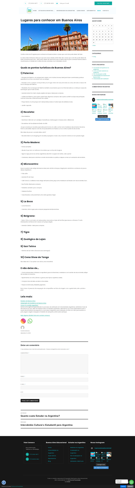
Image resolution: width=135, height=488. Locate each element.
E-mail (23, 384)
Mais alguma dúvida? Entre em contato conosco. (35, 315)
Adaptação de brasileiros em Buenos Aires (33, 303)
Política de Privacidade (74, 480)
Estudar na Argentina (46, 10)
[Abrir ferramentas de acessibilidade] (4, 482)
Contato (106, 10)
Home (35, 10)
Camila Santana (25, 331)
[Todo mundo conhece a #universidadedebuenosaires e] (100, 111)
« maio (94, 45)
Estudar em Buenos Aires (28, 301)
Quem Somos (81, 10)
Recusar (130, 486)
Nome (23, 376)
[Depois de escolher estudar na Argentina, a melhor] (111, 111)
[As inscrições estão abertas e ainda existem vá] (100, 106)
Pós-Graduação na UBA (99, 74)
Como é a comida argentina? (29, 305)
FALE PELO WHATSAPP (103, 3)
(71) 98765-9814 (49, 3)
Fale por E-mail (64, 3)
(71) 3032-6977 (33, 3)
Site (22, 392)
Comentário (25, 353)
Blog (99, 10)
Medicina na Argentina (77, 447)
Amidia (68, 481)
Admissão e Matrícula (76, 461)
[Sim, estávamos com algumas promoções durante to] (94, 106)
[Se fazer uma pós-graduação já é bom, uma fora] (111, 106)
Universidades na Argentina (65, 10)
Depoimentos (91, 10)
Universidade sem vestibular (101, 78)
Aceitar (123, 486)
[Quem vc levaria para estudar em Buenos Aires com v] (105, 111)
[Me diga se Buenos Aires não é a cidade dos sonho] (105, 106)
